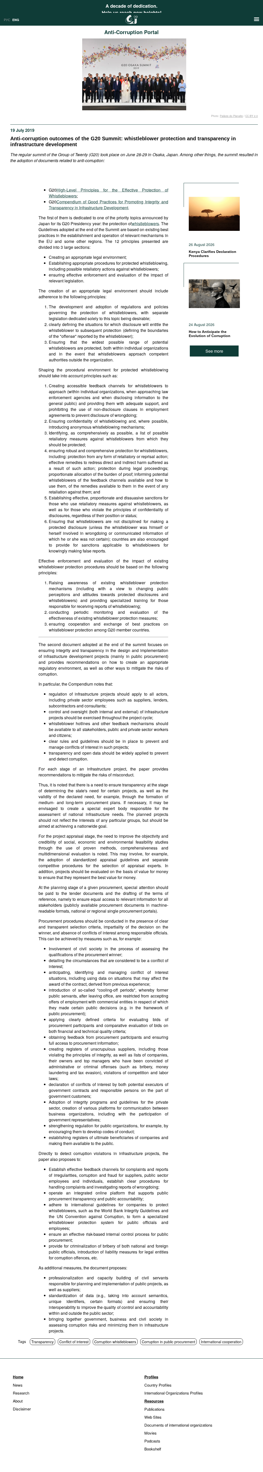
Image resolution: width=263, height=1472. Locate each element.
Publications (154, 1409)
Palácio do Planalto (231, 116)
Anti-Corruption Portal (131, 32)
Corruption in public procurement (168, 1341)
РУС (7, 19)
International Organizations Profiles (173, 1393)
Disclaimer (22, 1408)
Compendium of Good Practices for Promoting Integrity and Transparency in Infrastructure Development (108, 205)
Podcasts (152, 1441)
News (18, 1385)
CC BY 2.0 (251, 116)
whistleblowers (145, 223)
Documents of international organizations (178, 1425)
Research (21, 1393)
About (18, 1401)
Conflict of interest (74, 1341)
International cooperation (221, 1341)
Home (18, 1377)
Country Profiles (158, 1385)
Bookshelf (152, 1448)
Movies (150, 1433)
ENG (15, 19)
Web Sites (153, 1417)
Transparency (42, 1341)
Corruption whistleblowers (115, 1341)
